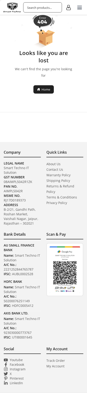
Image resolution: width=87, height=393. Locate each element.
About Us (53, 164)
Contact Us (54, 169)
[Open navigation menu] (79, 7)
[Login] (68, 7)
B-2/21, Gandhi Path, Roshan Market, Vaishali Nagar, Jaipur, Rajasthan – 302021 (21, 216)
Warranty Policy (58, 175)
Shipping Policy (58, 180)
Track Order (55, 360)
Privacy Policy (56, 203)
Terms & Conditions (61, 197)
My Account (55, 366)
